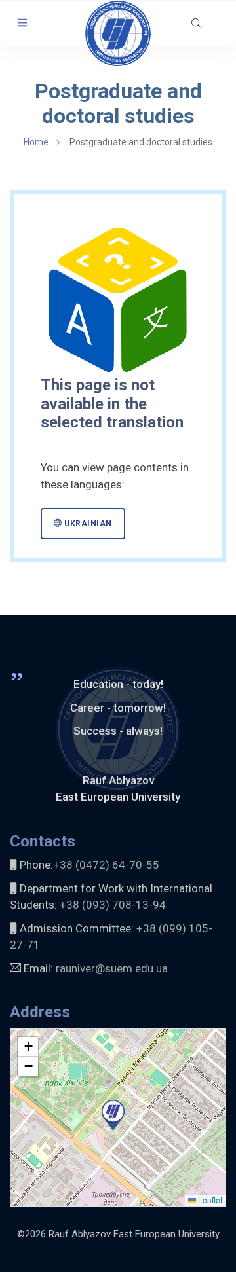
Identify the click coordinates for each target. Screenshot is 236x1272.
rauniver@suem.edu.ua (112, 968)
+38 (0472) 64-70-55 (106, 864)
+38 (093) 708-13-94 (113, 904)
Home (36, 142)
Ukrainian (87, 523)
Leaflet (209, 1199)
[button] (22, 23)
